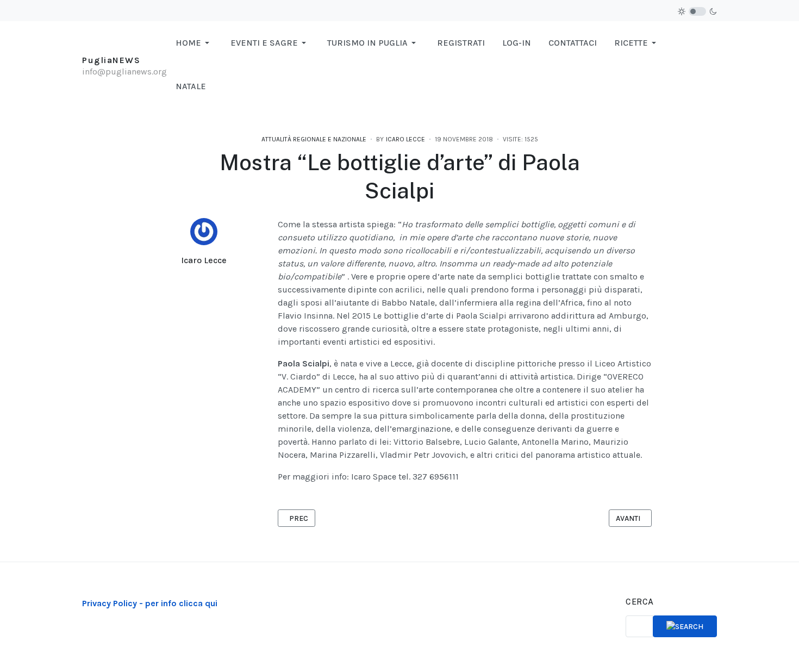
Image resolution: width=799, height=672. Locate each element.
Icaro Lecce (204, 260)
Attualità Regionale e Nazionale (313, 139)
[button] (194, 43)
